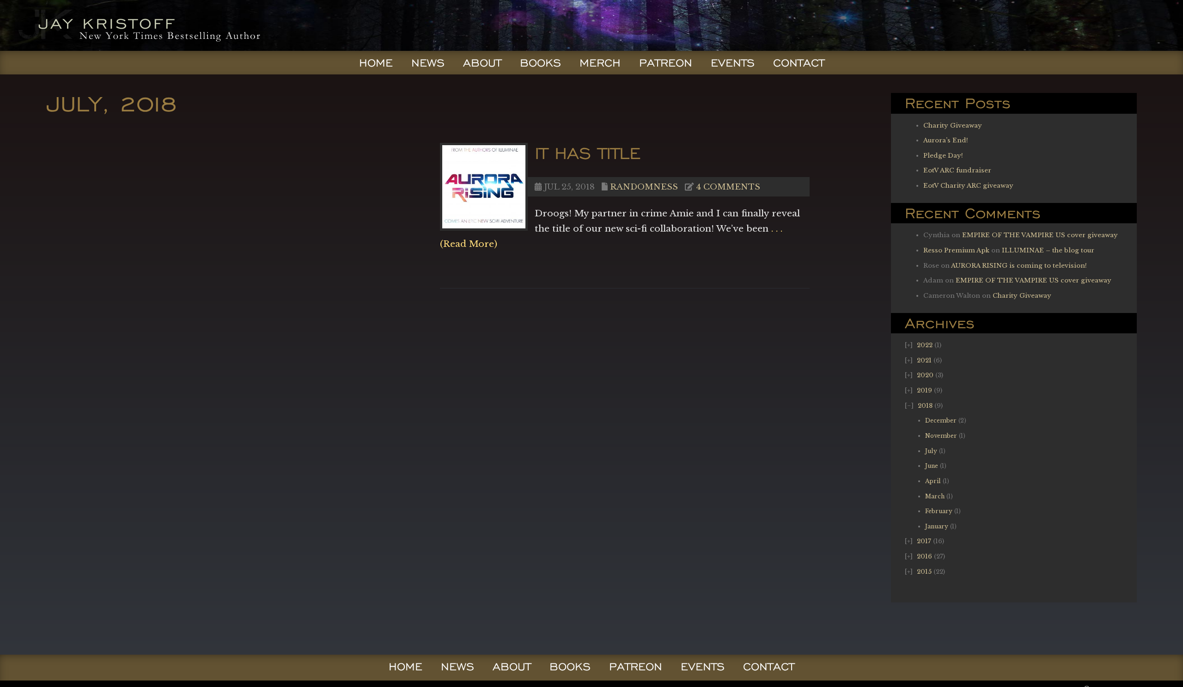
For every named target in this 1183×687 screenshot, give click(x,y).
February (938, 511)
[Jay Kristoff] (137, 48)
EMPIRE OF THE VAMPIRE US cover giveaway (1040, 235)
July (931, 451)
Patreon (665, 63)
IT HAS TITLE (587, 153)
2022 (925, 345)
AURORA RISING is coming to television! (1019, 266)
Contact (798, 63)
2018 (925, 406)
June (931, 465)
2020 (925, 375)
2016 (924, 556)
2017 (924, 541)
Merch (600, 63)
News (428, 63)
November (941, 435)
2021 (924, 360)
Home (376, 63)
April (933, 481)
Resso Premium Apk (956, 250)
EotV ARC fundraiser (957, 170)
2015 (924, 572)
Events (733, 63)
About (482, 63)
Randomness (644, 187)
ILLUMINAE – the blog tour (1048, 250)
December (941, 420)
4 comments (728, 187)
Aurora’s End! (945, 140)
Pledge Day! (943, 155)
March (935, 496)
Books (540, 63)
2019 (924, 390)
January (936, 526)
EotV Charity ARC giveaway (968, 186)
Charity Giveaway (952, 125)
